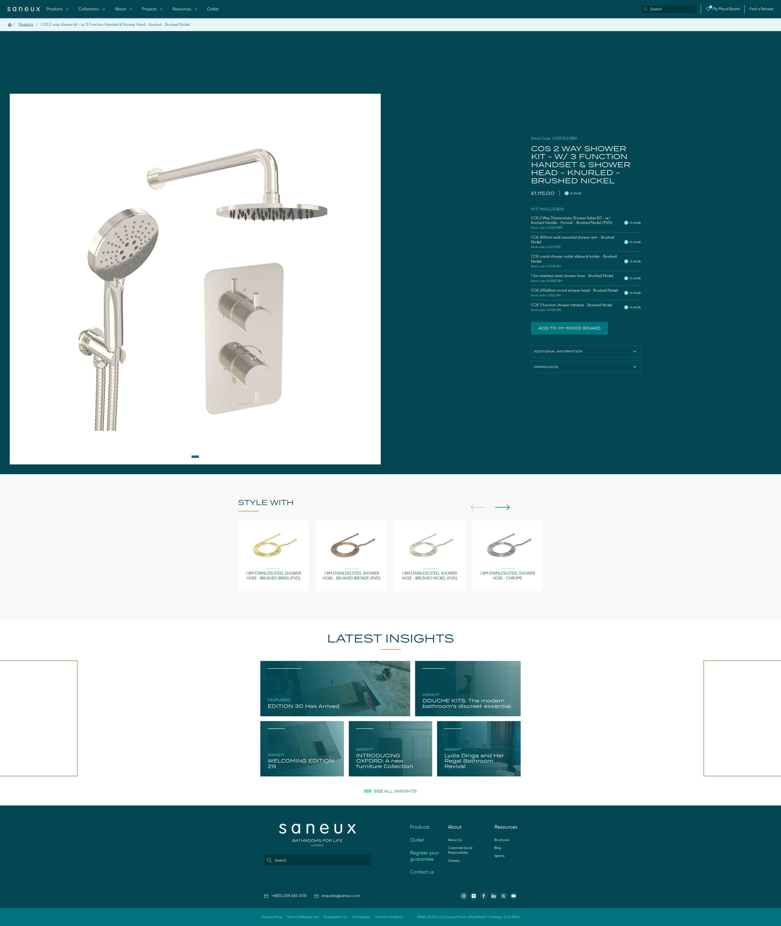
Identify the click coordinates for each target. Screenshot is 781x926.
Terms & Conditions (389, 917)
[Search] (645, 9)
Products (55, 9)
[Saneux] (23, 9)
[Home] (9, 24)
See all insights (395, 791)
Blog (497, 848)
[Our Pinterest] (473, 896)
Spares (499, 856)
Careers (454, 861)
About (121, 9)
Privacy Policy (272, 917)
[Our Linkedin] (493, 896)
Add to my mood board (569, 328)
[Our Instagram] (463, 896)
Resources (182, 9)
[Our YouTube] (513, 896)
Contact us (422, 872)
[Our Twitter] (503, 896)
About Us (455, 840)
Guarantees (361, 917)
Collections (89, 9)
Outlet (212, 9)
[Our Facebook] (483, 896)
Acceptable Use (335, 917)
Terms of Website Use (303, 917)
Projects (150, 9)
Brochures (501, 840)
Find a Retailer (761, 9)
